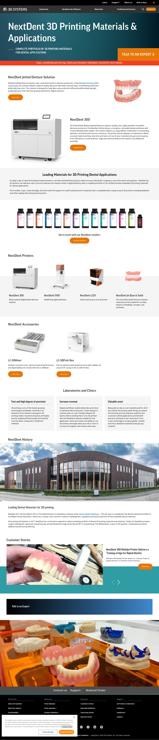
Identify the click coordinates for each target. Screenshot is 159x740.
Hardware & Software (71, 9)
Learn (104, 2)
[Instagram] (101, 727)
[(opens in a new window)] (154, 3)
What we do (12, 699)
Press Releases (49, 704)
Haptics (119, 717)
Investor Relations (51, 712)
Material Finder (96, 690)
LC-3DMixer (15, 360)
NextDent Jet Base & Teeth (129, 295)
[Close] (74, 717)
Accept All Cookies (66, 732)
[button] (118, 582)
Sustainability (13, 712)
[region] (39, 726)
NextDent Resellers (79, 240)
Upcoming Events (87, 712)
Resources (84, 699)
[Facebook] (88, 727)
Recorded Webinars (88, 708)
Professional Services (126, 9)
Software (120, 708)
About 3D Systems (15, 704)
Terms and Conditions (80, 735)
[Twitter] (81, 727)
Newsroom (48, 699)
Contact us (60, 690)
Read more (145, 566)
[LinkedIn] (94, 727)
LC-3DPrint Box (65, 360)
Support (115, 2)
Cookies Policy (67, 727)
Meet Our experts (14, 708)
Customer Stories (87, 704)
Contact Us (151, 9)
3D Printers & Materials (125, 704)
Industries (43, 9)
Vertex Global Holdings (89, 514)
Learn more (15, 97)
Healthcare (121, 712)
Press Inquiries (49, 708)
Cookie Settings (48, 732)
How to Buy (141, 2)
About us (128, 2)
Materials (99, 9)
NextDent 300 (78, 148)
